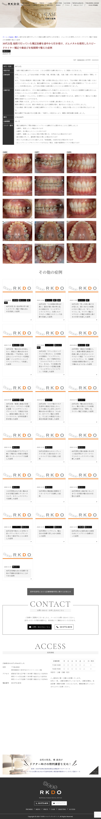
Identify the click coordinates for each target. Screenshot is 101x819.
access (72, 809)
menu (38, 809)
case (53, 809)
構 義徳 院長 (80, 60)
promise (29, 809)
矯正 (16, 37)
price (45, 809)
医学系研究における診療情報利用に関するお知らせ (50, 591)
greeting (62, 809)
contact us (60, 803)
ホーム (5, 37)
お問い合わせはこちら (41, 627)
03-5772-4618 (66, 627)
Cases (11, 37)
